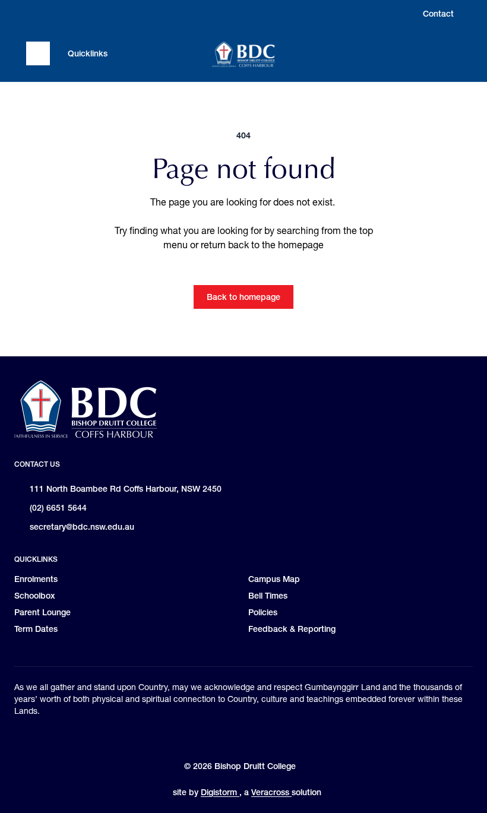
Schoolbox (34, 595)
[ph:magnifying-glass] (449, 53)
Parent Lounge (42, 612)
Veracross (271, 792)
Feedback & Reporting (292, 629)
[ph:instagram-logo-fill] (35, 14)
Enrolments (36, 579)
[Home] (243, 54)
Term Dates (36, 629)
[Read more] (35, 14)
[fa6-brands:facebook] (58, 14)
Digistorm (220, 792)
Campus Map (274, 579)
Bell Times (267, 595)
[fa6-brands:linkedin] (80, 14)
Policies (262, 612)
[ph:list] (38, 53)
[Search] (449, 53)
